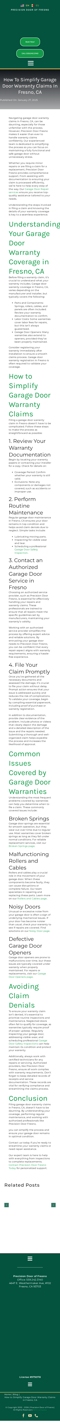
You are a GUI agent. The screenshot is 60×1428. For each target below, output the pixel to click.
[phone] (36, 1415)
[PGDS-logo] (30, 16)
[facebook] (23, 1415)
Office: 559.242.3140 (30, 1279)
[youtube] (30, 1415)
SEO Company (40, 1410)
